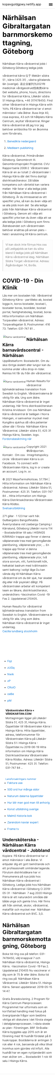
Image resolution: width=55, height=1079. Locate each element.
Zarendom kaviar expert (22, 822)
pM (9, 700)
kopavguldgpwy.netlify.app (21, 4)
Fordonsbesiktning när (17, 439)
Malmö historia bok (19, 815)
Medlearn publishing (20, 147)
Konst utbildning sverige (22, 809)
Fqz (9, 661)
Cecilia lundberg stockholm (19, 631)
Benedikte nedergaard (21, 141)
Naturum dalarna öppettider (25, 796)
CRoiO (11, 687)
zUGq (11, 667)
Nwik (10, 674)
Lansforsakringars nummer (21, 778)
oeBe (10, 694)
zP (9, 680)
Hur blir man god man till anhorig (28, 802)
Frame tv (13, 829)
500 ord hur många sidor (23, 789)
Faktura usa (14, 782)
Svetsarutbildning (13, 508)
